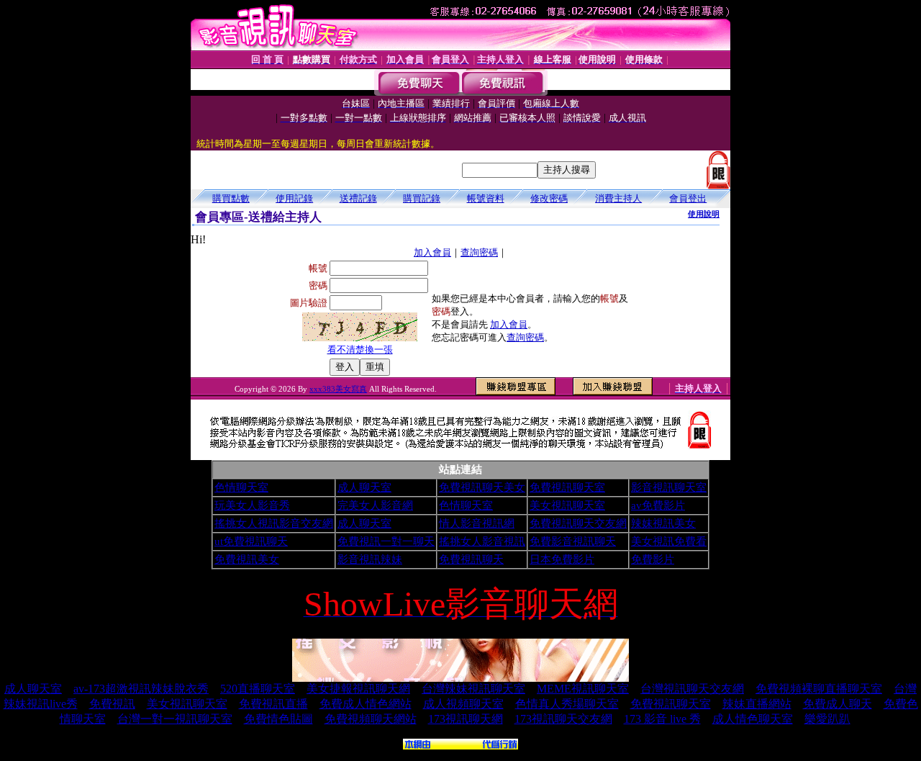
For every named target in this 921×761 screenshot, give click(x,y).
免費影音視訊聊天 (573, 541)
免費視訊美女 (246, 559)
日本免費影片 (562, 559)
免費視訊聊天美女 (482, 487)
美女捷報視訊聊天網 (358, 689)
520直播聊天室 (257, 689)
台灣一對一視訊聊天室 (174, 719)
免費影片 (652, 559)
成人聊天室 (364, 487)
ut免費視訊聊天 (251, 541)
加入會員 (432, 252)
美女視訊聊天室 (567, 505)
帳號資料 (485, 198)
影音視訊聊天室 (669, 487)
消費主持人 (618, 198)
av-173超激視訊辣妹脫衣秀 (141, 689)
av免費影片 (658, 505)
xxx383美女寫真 (338, 388)
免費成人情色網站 (365, 704)
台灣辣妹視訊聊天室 (473, 689)
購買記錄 (421, 198)
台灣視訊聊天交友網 (692, 689)
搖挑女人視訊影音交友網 (273, 523)
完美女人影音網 (375, 505)
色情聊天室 (241, 487)
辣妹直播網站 (756, 704)
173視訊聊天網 (465, 719)
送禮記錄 (358, 198)
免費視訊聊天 (471, 559)
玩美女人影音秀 (252, 505)
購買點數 (231, 198)
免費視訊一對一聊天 (386, 541)
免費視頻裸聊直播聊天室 (819, 689)
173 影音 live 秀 (662, 719)
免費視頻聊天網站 (371, 719)
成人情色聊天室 (752, 719)
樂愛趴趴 (827, 719)
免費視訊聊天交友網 (578, 523)
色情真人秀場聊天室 (567, 704)
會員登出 (688, 198)
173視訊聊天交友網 (563, 719)
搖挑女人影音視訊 (482, 541)
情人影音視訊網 (476, 523)
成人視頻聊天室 (463, 704)
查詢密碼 (479, 252)
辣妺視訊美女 (663, 523)
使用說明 (704, 214)
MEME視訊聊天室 (583, 689)
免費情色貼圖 (278, 719)
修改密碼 (549, 198)
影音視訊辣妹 (369, 559)
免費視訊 (112, 704)
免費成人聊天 (837, 704)
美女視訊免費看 (669, 541)
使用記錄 (294, 198)
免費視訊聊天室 (567, 487)
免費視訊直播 (273, 704)
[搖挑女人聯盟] (460, 745)
